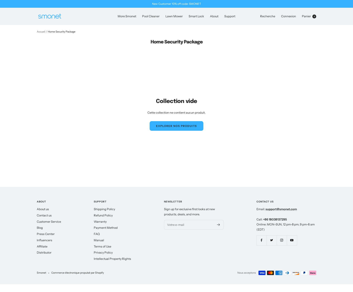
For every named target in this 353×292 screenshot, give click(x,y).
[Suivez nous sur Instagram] (282, 240)
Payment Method (106, 227)
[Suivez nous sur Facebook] (261, 240)
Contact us (44, 215)
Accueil (41, 31)
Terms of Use (102, 246)
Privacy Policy (103, 252)
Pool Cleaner (151, 16)
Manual (99, 240)
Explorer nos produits (176, 126)
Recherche (267, 16)
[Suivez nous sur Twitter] (272, 240)
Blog (40, 227)
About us (43, 209)
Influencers (44, 240)
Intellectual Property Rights (112, 259)
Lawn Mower (174, 16)
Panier (308, 16)
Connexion (288, 16)
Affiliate (42, 246)
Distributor (44, 252)
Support (229, 16)
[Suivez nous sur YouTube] (292, 240)
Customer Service (49, 221)
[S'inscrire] (218, 224)
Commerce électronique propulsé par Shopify (77, 272)
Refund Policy (103, 215)
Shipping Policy (104, 209)
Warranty (100, 221)
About (214, 16)
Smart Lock (196, 16)
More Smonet (127, 16)
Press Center (46, 234)
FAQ (97, 234)
